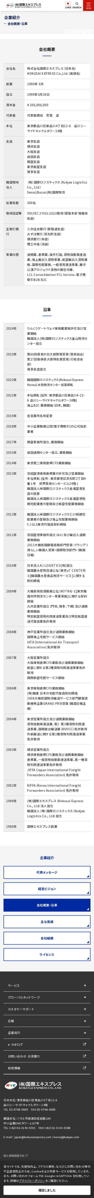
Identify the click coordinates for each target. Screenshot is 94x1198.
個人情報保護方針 (14, 1155)
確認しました (47, 1190)
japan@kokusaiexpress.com (32, 1137)
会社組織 (47, 938)
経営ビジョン (47, 888)
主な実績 (47, 921)
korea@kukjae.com (66, 1137)
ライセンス (47, 954)
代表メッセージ (47, 872)
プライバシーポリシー (32, 1181)
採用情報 (14, 1068)
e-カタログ (15, 1044)
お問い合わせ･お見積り (24, 1056)
